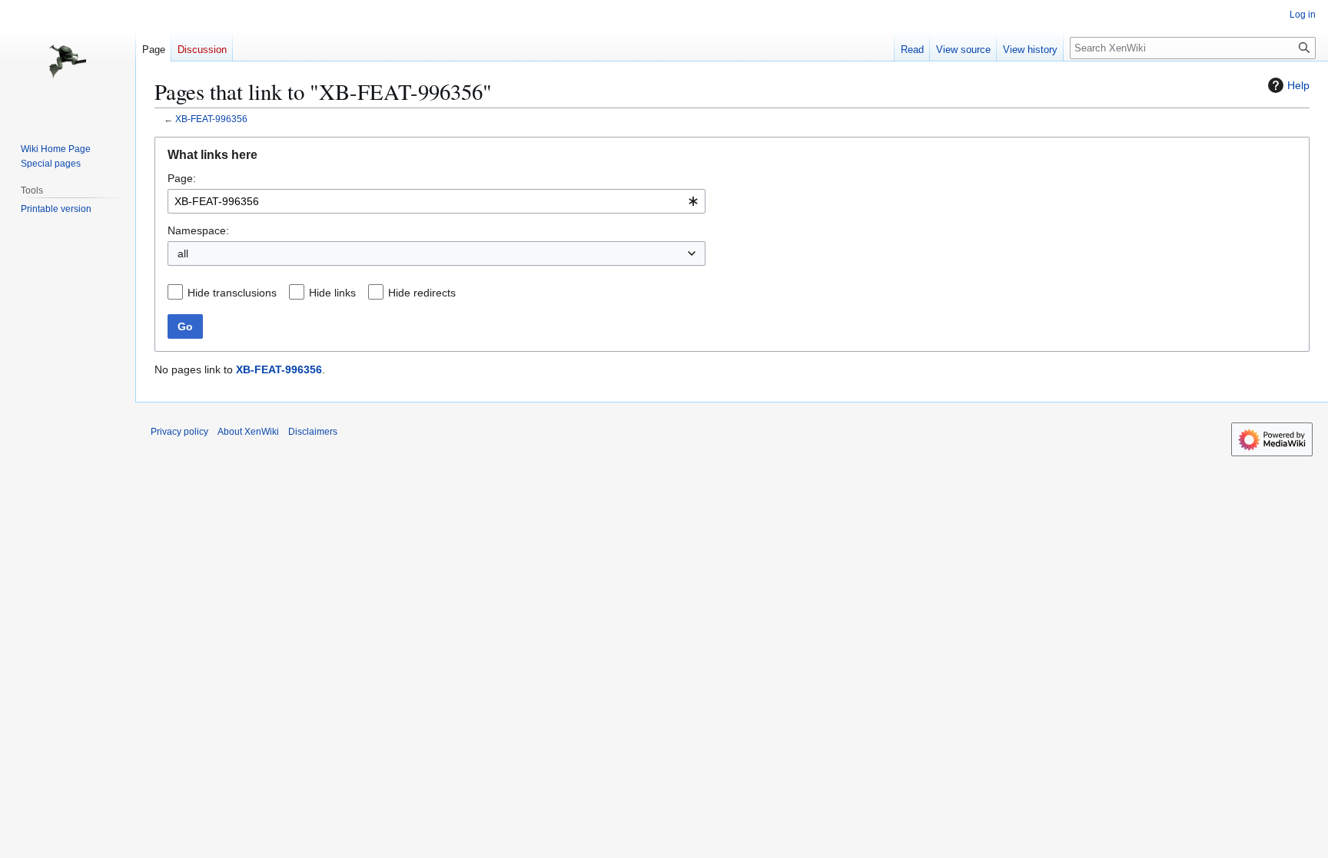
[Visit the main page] (67, 61)
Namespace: (198, 230)
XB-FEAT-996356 (211, 119)
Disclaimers (312, 431)
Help (1298, 85)
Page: (182, 178)
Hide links (332, 293)
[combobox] (437, 201)
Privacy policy (179, 431)
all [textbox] (183, 253)
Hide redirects (422, 293)
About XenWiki (248, 431)
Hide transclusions (232, 293)
